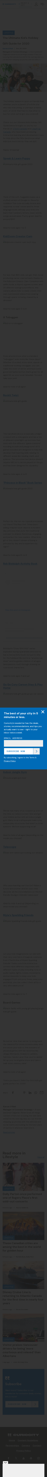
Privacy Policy (10, 761)
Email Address (13, 738)
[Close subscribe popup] (42, 711)
